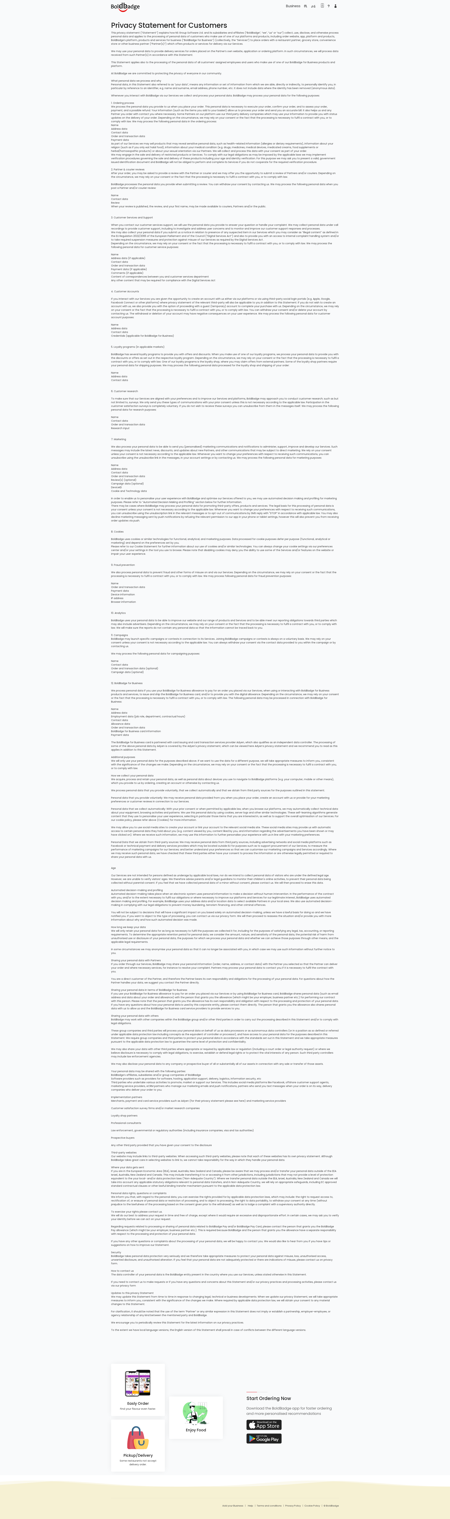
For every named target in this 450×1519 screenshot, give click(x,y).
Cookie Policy (312, 1505)
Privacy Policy (293, 1505)
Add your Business (232, 1505)
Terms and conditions (269, 1505)
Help (250, 1505)
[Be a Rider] (314, 4)
